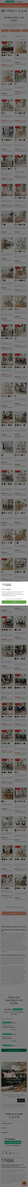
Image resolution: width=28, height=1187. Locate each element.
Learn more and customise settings (14, 599)
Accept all (14, 602)
